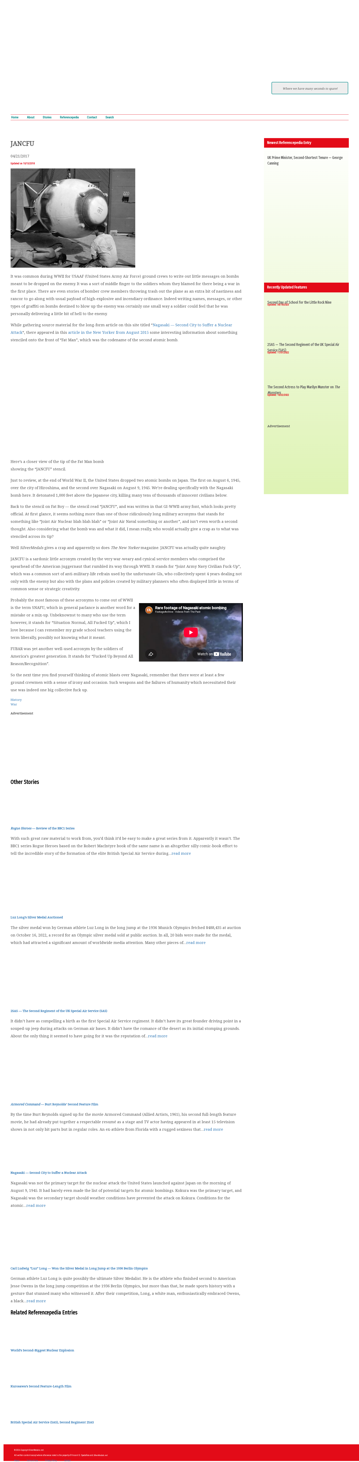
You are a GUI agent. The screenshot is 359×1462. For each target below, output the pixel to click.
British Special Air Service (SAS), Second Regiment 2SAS (52, 1422)
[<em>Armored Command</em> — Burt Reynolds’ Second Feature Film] (27, 1093)
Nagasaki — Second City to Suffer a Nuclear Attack (49, 1172)
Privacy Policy (51, 1460)
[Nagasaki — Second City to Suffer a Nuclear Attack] (37, 1162)
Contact (92, 117)
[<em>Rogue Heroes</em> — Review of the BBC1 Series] (37, 817)
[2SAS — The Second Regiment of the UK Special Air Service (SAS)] (36, 1000)
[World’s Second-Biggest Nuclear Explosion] (21, 1339)
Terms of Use (32, 1460)
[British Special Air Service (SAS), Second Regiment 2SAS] (21, 1411)
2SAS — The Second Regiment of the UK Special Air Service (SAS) (59, 1011)
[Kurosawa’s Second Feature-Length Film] (21, 1375)
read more (181, 853)
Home (14, 117)
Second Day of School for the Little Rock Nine (299, 302)
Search (110, 117)
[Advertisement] (127, 749)
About (30, 117)
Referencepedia (69, 117)
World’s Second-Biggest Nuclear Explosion (42, 1350)
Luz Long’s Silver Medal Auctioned (37, 917)
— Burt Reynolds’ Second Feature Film (54, 1104)
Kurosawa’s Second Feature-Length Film (41, 1386)
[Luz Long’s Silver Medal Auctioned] (37, 906)
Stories (47, 117)
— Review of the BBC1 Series (43, 828)
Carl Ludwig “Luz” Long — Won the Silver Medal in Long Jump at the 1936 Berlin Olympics (79, 1268)
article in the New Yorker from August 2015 (108, 332)
